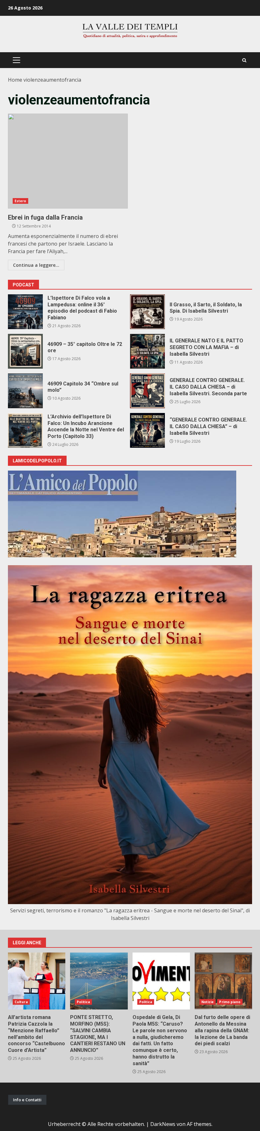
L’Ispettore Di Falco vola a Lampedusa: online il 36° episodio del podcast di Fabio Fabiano (25, 311)
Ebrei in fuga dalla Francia (68, 161)
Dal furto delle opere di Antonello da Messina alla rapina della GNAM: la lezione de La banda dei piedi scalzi (223, 981)
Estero (20, 201)
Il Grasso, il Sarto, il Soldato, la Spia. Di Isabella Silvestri (147, 311)
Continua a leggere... (36, 265)
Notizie (207, 1002)
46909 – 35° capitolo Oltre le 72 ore (25, 351)
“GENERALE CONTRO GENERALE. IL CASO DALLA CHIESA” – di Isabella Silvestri (147, 430)
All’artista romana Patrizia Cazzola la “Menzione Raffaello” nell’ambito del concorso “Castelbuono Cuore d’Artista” (36, 981)
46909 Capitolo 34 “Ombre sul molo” (25, 390)
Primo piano (229, 1002)
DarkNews (162, 1124)
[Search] (244, 60)
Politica (83, 1002)
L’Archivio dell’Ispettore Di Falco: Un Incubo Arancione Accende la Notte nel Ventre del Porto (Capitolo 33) (25, 430)
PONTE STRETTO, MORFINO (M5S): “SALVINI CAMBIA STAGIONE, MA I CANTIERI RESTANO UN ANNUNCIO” (98, 981)
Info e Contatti (27, 1100)
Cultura (21, 1002)
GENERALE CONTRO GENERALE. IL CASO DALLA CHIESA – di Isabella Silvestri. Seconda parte (147, 390)
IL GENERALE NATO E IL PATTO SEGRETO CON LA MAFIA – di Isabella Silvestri (147, 351)
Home (15, 79)
